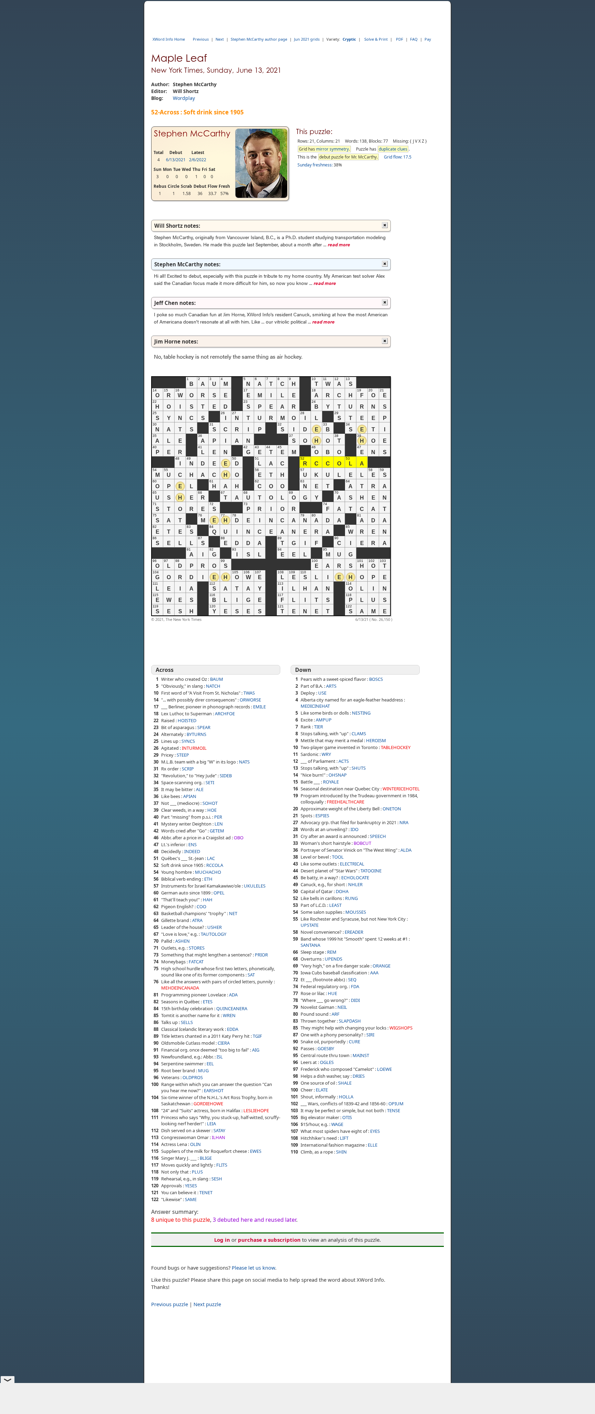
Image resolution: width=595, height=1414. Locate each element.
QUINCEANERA (231, 1008)
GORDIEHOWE (208, 1103)
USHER (214, 927)
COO (201, 906)
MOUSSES (355, 912)
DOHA (342, 891)
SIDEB (226, 775)
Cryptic (349, 39)
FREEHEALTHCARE (345, 802)
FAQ (414, 39)
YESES (191, 1185)
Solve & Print (376, 39)
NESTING (361, 713)
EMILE (259, 707)
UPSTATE (310, 925)
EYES (375, 1131)
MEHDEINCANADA (180, 988)
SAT (251, 975)
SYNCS (188, 741)
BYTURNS (196, 734)
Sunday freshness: (315, 165)
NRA (403, 822)
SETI (210, 782)
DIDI (355, 1000)
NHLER (355, 884)
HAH (207, 899)
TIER (318, 727)
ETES (207, 1001)
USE (322, 693)
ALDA (405, 850)
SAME (191, 1199)
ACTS (343, 761)
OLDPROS (192, 1077)
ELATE (322, 1090)
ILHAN (218, 1137)
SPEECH (378, 836)
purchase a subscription (269, 1239)
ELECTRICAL (352, 864)
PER (218, 817)
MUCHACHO (208, 872)
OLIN (195, 1144)
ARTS (331, 686)
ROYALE (331, 782)
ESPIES (322, 815)
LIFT (344, 1138)
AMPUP (324, 720)
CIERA (224, 1043)
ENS (192, 844)
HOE (212, 810)
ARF (336, 1014)
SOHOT (210, 803)
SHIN (341, 1152)
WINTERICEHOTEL (401, 789)
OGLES (327, 1062)
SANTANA (310, 945)
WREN (229, 1015)
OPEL (219, 893)
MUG (203, 1070)
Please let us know (253, 1267)
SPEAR (203, 727)
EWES (255, 1151)
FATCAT (196, 962)
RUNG (351, 898)
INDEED (192, 851)
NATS (244, 762)
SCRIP (188, 769)
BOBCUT (362, 843)
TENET (205, 1192)
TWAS (249, 693)
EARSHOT (213, 1090)
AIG (255, 1050)
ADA (233, 995)
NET (233, 913)
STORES (197, 948)
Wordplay (184, 98)
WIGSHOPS (401, 1028)
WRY (326, 754)
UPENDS (333, 959)
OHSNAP (337, 775)
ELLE (372, 1145)
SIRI (370, 1035)
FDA (355, 986)
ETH (208, 879)
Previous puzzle (169, 1304)
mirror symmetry (332, 149)
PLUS (197, 1172)
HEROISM (376, 740)
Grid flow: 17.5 (397, 157)
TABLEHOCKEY (395, 747)
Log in (222, 1239)
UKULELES (254, 886)
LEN (219, 824)
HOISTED (187, 720)
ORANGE (381, 966)
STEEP (183, 755)
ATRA (197, 920)
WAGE (337, 1124)
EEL (210, 1063)
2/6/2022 (197, 160)
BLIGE (206, 1158)
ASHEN (182, 941)
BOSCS (376, 679)
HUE (332, 993)
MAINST (361, 1055)
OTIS (347, 1117)
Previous (201, 39)
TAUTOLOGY (213, 934)
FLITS (221, 1165)
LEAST (335, 905)
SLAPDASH (350, 1021)
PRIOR (261, 955)
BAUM (216, 679)
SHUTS (359, 768)
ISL (220, 1057)
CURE (354, 1041)
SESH (216, 1179)
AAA (374, 973)
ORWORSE (250, 700)
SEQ (352, 979)
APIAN (189, 796)
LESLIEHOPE (256, 1110)
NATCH (213, 686)
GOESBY (325, 1048)
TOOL (338, 857)
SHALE (345, 1083)
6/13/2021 (176, 160)
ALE (199, 789)
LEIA (211, 1123)
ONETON (392, 809)
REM (331, 952)
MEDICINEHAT (315, 706)
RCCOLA (214, 865)
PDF (399, 39)
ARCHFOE (225, 713)
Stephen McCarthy (192, 134)
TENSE (393, 1110)
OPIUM (396, 1103)
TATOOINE (371, 871)
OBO (238, 837)
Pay (428, 39)
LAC (211, 858)
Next (220, 39)
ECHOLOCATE (355, 877)
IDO (354, 829)
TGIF (257, 1036)
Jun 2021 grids (307, 39)
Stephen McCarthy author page (259, 39)
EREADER (354, 932)
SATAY (219, 1130)
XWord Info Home (169, 39)
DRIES (359, 1076)
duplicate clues (393, 149)
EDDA (232, 1029)
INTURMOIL (194, 748)
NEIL (342, 1007)
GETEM (217, 831)
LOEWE (384, 1069)
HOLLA (346, 1097)
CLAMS (359, 733)
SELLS (187, 1022)
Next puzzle (207, 1304)
